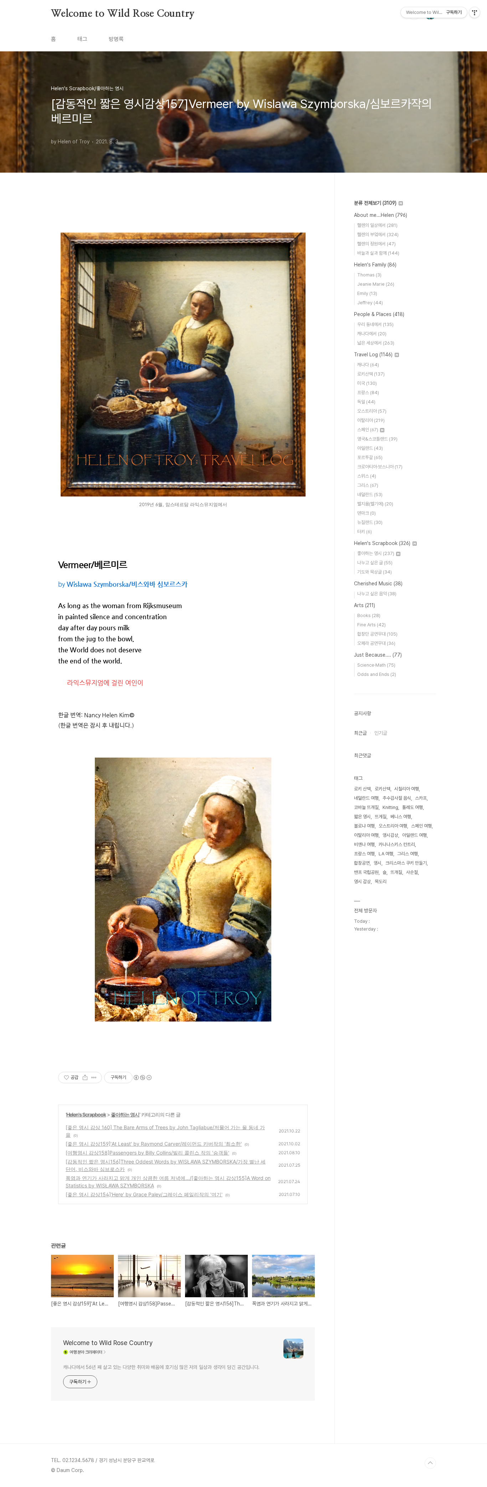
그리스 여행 (407, 853)
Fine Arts (371, 624)
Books (368, 615)
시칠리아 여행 (406, 788)
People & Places (379, 314)
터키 (364, 531)
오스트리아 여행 (393, 826)
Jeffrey (370, 302)
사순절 (412, 872)
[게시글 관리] (93, 1077)
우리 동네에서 (375, 324)
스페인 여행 (421, 826)
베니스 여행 (400, 816)
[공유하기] (85, 1077)
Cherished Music (378, 583)
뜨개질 (396, 872)
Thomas (369, 274)
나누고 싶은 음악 (376, 593)
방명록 (116, 39)
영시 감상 (362, 881)
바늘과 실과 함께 (378, 253)
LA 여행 (386, 853)
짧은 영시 (362, 816)
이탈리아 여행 (366, 835)
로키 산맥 (362, 788)
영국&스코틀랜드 (377, 439)
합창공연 (362, 863)
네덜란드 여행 (366, 798)
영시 (377, 863)
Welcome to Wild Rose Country (122, 14)
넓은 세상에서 (375, 343)
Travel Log (373, 354)
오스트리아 (371, 411)
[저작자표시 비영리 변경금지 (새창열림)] (142, 1077)
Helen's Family (375, 265)
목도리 (380, 881)
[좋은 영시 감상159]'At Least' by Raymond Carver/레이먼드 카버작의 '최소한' (154, 1144)
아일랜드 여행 (414, 835)
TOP (430, 1463)
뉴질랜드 (370, 522)
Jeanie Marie (375, 284)
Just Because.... (378, 655)
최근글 (360, 733)
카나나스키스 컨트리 (397, 844)
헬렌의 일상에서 (377, 225)
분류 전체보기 (375, 203)
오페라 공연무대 (376, 643)
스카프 (421, 798)
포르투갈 (370, 457)
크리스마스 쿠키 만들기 (406, 863)
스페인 (367, 429)
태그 (82, 39)
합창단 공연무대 (377, 634)
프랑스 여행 (364, 853)
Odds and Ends (376, 674)
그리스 (367, 485)
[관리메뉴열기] (474, 12)
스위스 (366, 476)
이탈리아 (371, 420)
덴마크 (366, 513)
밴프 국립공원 (366, 872)
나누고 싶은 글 (375, 562)
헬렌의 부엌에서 (378, 234)
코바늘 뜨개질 (366, 807)
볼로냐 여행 (364, 826)
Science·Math (376, 665)
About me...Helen (380, 215)
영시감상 (390, 835)
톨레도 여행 (412, 807)
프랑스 (368, 392)
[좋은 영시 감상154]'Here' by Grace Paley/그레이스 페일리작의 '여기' (144, 1194)
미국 (367, 383)
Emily (367, 293)
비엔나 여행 (364, 844)
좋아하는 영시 (125, 1114)
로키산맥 (371, 374)
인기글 (380, 733)
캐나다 (368, 364)
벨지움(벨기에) (375, 503)
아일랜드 (370, 448)
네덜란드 (370, 494)
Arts (364, 605)
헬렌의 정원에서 (376, 243)
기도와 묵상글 (374, 572)
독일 (366, 401)
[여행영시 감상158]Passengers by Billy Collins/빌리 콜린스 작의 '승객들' (147, 1153)
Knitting (390, 807)
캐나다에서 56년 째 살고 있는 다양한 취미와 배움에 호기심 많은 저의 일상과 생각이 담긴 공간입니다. (161, 1367)
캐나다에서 (371, 333)
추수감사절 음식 (397, 798)
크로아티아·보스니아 (380, 466)
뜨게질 (380, 816)
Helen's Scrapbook (86, 1114)
